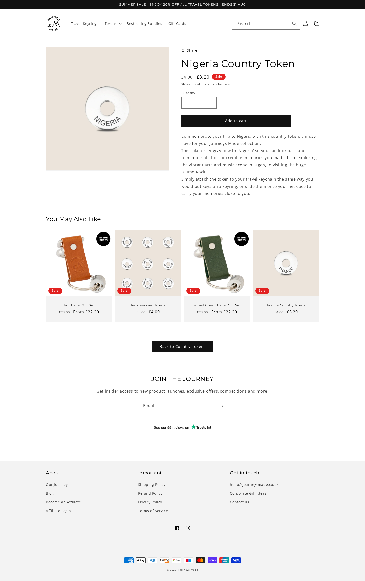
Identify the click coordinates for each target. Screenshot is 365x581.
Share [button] (192, 50)
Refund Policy (150, 493)
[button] (113, 23)
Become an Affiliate (63, 502)
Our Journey (57, 484)
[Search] (294, 23)
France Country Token (286, 305)
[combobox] (266, 23)
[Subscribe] (221, 405)
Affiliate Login (58, 510)
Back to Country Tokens (183, 346)
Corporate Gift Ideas (248, 493)
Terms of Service (153, 510)
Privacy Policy (150, 502)
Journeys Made (188, 569)
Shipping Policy (152, 484)
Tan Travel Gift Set (79, 305)
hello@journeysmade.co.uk (254, 484)
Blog (50, 493)
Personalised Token (148, 305)
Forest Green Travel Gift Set (217, 305)
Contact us (239, 502)
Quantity (188, 93)
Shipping (188, 84)
